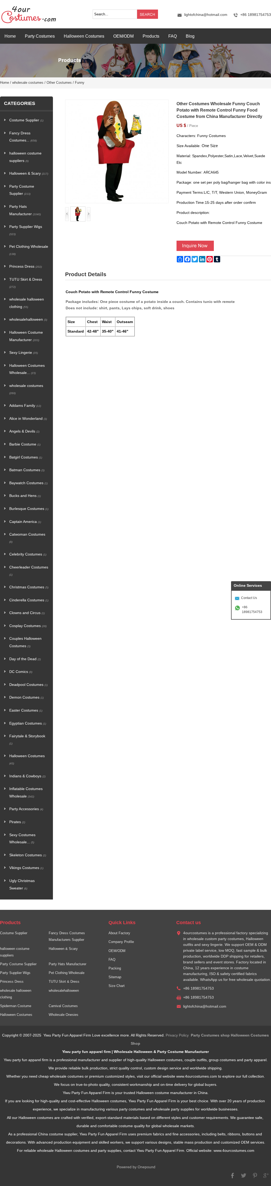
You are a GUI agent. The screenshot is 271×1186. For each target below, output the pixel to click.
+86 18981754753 (252, 609)
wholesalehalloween (28, 319)
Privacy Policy (177, 1035)
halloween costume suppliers (25, 157)
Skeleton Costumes (27, 855)
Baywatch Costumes (28, 483)
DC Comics (20, 672)
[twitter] (243, 1178)
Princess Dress (25, 266)
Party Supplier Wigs (25, 230)
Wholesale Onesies (63, 1015)
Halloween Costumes (84, 36)
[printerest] (254, 1178)
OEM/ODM (123, 36)
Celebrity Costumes (27, 554)
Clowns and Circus (27, 613)
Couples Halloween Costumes (25, 642)
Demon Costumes (26, 697)
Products (151, 36)
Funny (79, 83)
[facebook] (232, 1178)
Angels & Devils (24, 431)
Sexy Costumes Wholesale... (22, 838)
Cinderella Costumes (28, 600)
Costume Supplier (26, 120)
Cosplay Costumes (28, 626)
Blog (190, 36)
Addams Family (25, 406)
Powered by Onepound (136, 1167)
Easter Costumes (25, 710)
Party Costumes (40, 36)
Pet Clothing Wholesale (28, 250)
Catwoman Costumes (27, 537)
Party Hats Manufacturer (25, 210)
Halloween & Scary (28, 173)
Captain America (25, 522)
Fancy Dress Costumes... (23, 137)
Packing (115, 968)
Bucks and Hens (25, 496)
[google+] (266, 1178)
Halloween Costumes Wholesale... (27, 369)
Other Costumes (59, 83)
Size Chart (117, 986)
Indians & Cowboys (27, 776)
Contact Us (249, 598)
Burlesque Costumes (28, 509)
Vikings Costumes (26, 868)
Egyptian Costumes (27, 723)
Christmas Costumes (28, 587)
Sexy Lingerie (23, 353)
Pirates (17, 822)
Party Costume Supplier (21, 190)
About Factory (119, 933)
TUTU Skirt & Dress (25, 282)
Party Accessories (26, 809)
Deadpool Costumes (28, 685)
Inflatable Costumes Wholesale (26, 792)
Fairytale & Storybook (27, 739)
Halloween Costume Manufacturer (26, 336)
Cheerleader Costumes (28, 570)
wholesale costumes (27, 83)
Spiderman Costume (15, 1006)
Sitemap (115, 977)
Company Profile (121, 942)
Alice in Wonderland (28, 419)
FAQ (172, 36)
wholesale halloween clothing (26, 303)
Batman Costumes (26, 470)
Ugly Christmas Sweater (22, 884)
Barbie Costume (24, 444)
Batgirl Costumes (25, 457)
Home (10, 36)
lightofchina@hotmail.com (205, 15)
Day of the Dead (25, 659)
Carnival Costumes (63, 1006)
